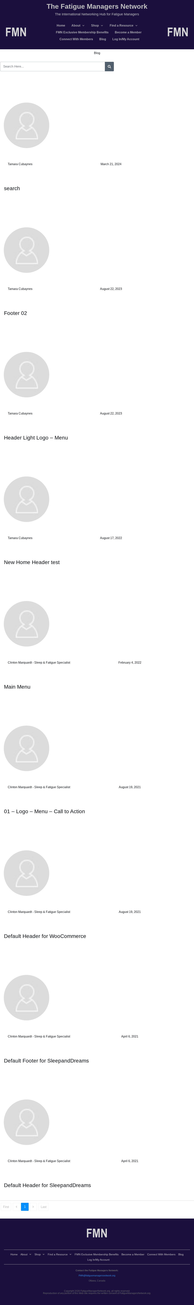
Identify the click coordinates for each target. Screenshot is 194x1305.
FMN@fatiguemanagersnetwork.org (97, 1275)
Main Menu (17, 687)
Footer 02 (15, 313)
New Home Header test (32, 562)
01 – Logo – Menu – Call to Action (44, 811)
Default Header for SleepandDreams (47, 1185)
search (12, 188)
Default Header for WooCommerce (45, 936)
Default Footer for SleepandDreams (46, 1061)
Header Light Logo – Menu (36, 438)
